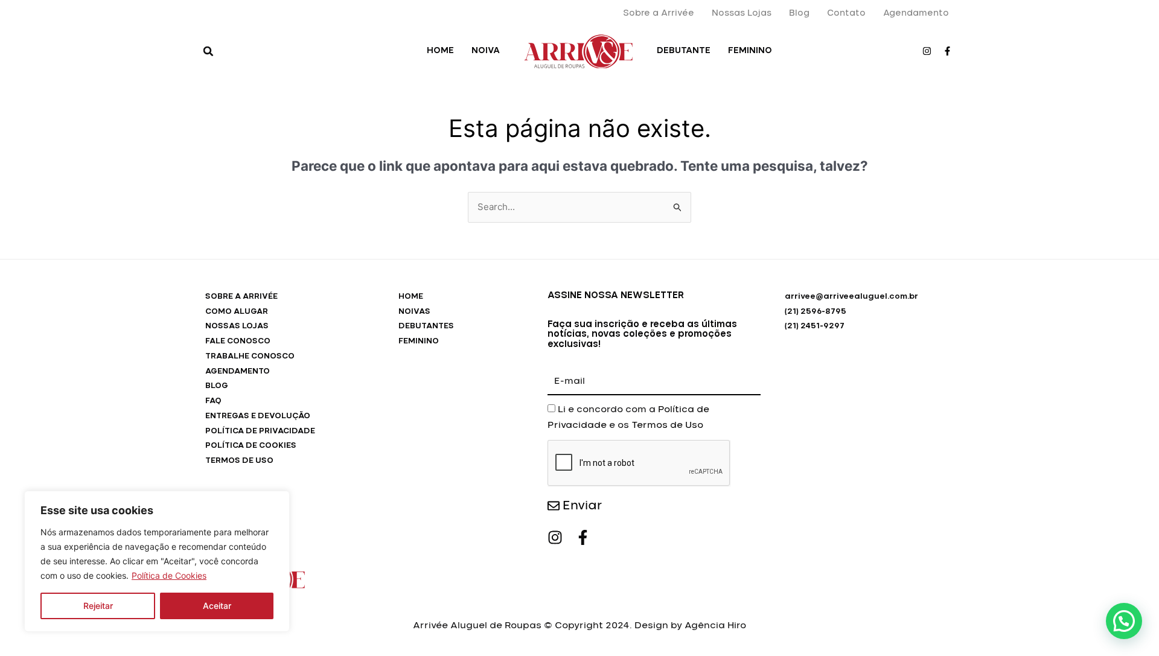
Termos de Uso (667, 425)
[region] (157, 561)
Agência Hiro (715, 625)
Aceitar (217, 605)
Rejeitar (98, 605)
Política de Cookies (169, 575)
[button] (208, 51)
